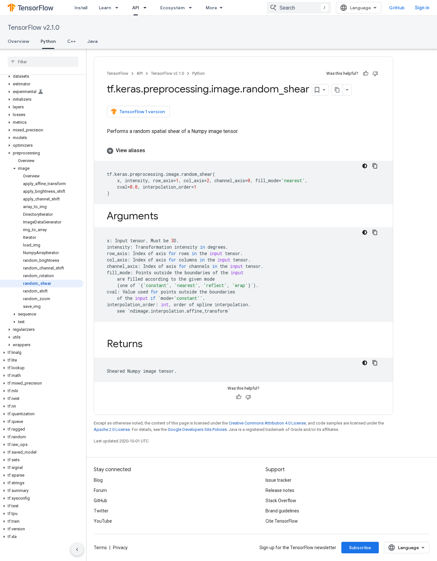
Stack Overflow (281, 500)
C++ (71, 41)
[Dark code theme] (365, 166)
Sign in (422, 7)
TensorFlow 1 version (142, 111)
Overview (18, 41)
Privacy (120, 547)
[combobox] (299, 7)
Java (92, 41)
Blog (98, 480)
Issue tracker (278, 480)
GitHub (397, 8)
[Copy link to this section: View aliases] (151, 150)
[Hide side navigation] (77, 549)
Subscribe (360, 547)
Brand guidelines (282, 510)
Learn (105, 8)
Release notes (280, 490)
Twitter (101, 510)
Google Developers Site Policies (197, 429)
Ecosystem (172, 8)
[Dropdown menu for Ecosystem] (192, 7)
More (211, 8)
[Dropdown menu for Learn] (118, 7)
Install (81, 8)
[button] (41, 76)
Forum (100, 490)
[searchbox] (43, 62)
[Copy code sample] (375, 166)
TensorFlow (117, 73)
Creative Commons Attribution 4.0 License (267, 423)
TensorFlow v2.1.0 (34, 28)
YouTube (103, 521)
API (135, 8)
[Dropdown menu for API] (147, 7)
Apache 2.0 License (112, 429)
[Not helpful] (375, 73)
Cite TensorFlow (282, 521)
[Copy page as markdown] (337, 89)
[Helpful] (365, 73)
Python (48, 41)
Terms (100, 547)
